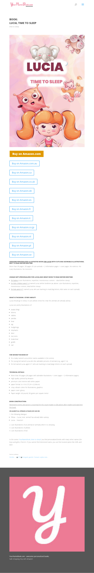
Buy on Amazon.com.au (24, 163)
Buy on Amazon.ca (22, 172)
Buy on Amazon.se (22, 254)
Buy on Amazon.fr (21, 209)
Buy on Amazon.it (21, 218)
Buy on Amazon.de (22, 190)
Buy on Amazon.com (26, 154)
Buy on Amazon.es (22, 199)
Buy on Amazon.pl (21, 245)
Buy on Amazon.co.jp (23, 227)
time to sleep (14, 27)
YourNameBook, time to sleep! (30, 439)
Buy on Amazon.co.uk (23, 181)
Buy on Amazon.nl (21, 236)
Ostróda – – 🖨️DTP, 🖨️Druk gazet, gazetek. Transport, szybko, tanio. (28, 457)
